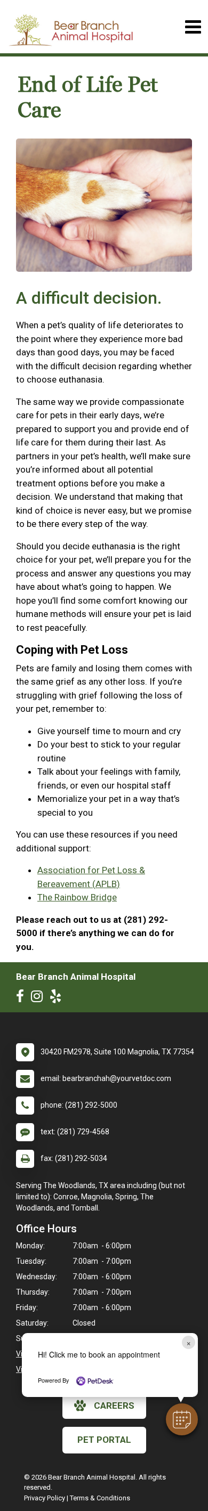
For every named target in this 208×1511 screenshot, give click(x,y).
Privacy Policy (44, 1498)
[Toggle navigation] (192, 27)
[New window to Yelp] (58, 998)
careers (114, 1405)
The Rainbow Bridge (77, 897)
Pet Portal (104, 1439)
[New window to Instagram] (39, 998)
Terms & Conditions (100, 1498)
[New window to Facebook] (22, 998)
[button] (182, 1419)
